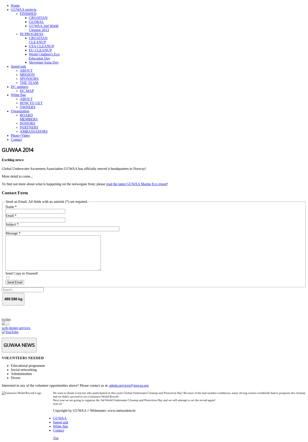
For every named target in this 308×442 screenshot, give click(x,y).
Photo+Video (20, 135)
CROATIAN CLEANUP (38, 40)
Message (13, 233)
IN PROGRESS (31, 34)
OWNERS (27, 107)
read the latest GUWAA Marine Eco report (136, 184)
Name (11, 207)
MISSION (27, 74)
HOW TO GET (31, 103)
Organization (20, 111)
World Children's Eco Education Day (44, 56)
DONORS (27, 123)
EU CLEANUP (40, 50)
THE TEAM (29, 83)
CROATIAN (38, 18)
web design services (16, 328)
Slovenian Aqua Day (44, 62)
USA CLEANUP (41, 46)
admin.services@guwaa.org (129, 385)
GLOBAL (36, 22)
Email (10, 216)
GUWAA (60, 418)
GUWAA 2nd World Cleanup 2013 (43, 28)
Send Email (14, 282)
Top (56, 438)
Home (15, 5)
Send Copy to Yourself (21, 273)
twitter (6, 319)
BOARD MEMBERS (29, 117)
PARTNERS (29, 127)
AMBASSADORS (34, 131)
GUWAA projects (23, 10)
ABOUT (26, 70)
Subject (12, 224)
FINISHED (28, 14)
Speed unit (18, 66)
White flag (18, 95)
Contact (16, 139)
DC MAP (27, 91)
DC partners (19, 87)
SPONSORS (29, 79)
